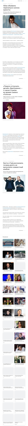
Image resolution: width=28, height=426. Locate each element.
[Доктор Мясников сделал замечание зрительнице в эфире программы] (19, 337)
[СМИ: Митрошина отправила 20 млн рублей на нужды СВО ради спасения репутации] (19, 407)
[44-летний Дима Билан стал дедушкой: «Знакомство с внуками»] (8, 361)
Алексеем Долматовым (21, 67)
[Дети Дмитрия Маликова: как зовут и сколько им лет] (8, 326)
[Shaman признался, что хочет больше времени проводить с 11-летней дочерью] (19, 291)
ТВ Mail (11, 84)
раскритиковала (10, 151)
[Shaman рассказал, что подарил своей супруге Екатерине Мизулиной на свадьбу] (8, 349)
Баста (17, 206)
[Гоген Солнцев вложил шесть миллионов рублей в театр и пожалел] (19, 396)
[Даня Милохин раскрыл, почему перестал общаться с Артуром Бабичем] (19, 361)
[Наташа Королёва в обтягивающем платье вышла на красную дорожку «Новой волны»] (19, 326)
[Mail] (2, 1)
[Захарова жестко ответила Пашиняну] (19, 419)
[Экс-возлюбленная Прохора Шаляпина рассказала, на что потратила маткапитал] (19, 267)
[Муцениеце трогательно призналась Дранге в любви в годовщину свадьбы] (8, 407)
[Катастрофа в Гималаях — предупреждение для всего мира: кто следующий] (19, 256)
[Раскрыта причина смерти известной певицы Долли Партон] (8, 384)
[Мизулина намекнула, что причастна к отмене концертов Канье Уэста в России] (8, 279)
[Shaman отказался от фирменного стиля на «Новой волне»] (8, 372)
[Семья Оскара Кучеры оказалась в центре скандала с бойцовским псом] (8, 267)
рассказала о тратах (9, 74)
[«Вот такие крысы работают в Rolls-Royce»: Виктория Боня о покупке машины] (19, 314)
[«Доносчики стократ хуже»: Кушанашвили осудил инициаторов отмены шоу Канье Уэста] (19, 349)
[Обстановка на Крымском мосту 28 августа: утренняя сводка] (8, 244)
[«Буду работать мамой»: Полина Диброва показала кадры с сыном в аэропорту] (19, 279)
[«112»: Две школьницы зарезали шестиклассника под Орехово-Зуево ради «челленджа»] (8, 337)
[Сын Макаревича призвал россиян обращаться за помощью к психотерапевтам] (8, 291)
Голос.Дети (5, 135)
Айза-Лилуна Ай (13, 31)
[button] (14, 21)
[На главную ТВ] (3, 1)
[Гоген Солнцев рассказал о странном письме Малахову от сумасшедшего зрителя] (8, 302)
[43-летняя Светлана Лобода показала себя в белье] (19, 372)
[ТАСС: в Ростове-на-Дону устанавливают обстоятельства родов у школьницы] (19, 244)
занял (19, 136)
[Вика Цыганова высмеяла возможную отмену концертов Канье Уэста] (19, 384)
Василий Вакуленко (22, 206)
